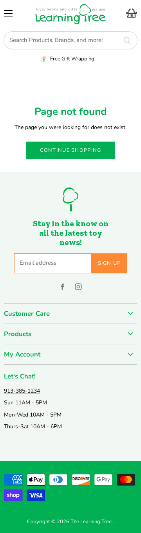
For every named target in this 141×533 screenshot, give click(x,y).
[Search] (127, 40)
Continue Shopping (70, 150)
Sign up (109, 263)
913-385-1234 (22, 391)
